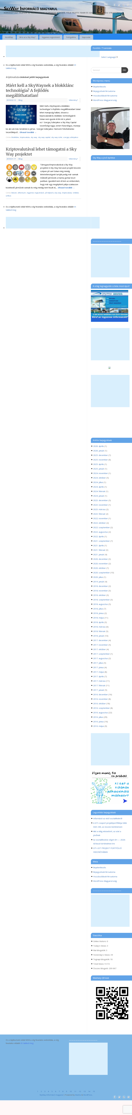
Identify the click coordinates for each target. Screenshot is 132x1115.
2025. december (100, 455)
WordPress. (88, 1095)
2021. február (99, 550)
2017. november (100, 644)
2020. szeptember (101, 572)
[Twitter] (119, 5)
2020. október (99, 568)
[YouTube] (128, 5)
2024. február (99, 491)
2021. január (98, 554)
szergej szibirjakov (70, 137)
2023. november (100, 505)
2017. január (98, 690)
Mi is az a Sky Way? (27, 37)
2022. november (100, 518)
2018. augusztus (100, 604)
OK (123, 69)
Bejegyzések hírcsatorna (104, 91)
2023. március (99, 509)
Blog (20, 100)
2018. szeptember (101, 599)
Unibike (76, 193)
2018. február (99, 631)
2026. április (98, 446)
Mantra (78, 1095)
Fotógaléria (71, 37)
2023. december (100, 500)
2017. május (98, 672)
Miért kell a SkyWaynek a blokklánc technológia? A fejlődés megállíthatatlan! (40, 90)
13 (85, 1091)
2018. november (100, 590)
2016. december (100, 694)
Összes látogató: (101, 968)
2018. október (99, 595)
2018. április (98, 622)
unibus (8, 196)
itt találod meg (27, 1043)
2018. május (98, 617)
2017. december (100, 640)
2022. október (99, 523)
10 (71, 1091)
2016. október (99, 703)
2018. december (100, 586)
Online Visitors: (100, 941)
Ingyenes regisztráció (51, 37)
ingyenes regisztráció (35, 193)
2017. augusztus (100, 658)
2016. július (98, 717)
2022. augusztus (100, 532)
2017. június (98, 667)
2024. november (100, 473)
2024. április (98, 486)
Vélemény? (73, 100)
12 (80, 1091)
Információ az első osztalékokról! (107, 818)
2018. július (98, 608)
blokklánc (15, 137)
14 (89, 1091)
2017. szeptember (101, 654)
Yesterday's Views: (102, 954)
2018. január (98, 635)
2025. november (100, 459)
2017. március (99, 681)
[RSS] (124, 5)
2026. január (98, 450)
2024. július (98, 482)
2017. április (98, 676)
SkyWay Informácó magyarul (30, 8)
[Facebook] (115, 5)
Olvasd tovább (28, 132)
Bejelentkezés (99, 86)
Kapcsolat (86, 37)
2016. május (98, 726)
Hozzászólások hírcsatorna (105, 95)
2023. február (99, 514)
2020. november (100, 563)
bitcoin (14, 193)
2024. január (98, 495)
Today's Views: (100, 945)
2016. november (100, 699)
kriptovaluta (25, 137)
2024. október (99, 477)
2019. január (98, 581)
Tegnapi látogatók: (101, 959)
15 (94, 1091)
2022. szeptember (101, 527)
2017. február (99, 685)
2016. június (98, 721)
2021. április (98, 545)
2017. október (99, 649)
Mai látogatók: (99, 950)
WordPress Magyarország (105, 100)
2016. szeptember (101, 708)
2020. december (100, 559)
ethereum (22, 193)
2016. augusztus (100, 712)
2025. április (98, 464)
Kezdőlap (9, 37)
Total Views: (99, 964)
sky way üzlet (56, 137)
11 (75, 1091)
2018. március (99, 626)
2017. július (98, 663)
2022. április (98, 536)
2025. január (98, 468)
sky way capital (44, 137)
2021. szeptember (101, 541)
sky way (34, 137)
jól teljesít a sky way (53, 193)
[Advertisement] (53, 51)
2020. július (98, 577)
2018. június (98, 613)
